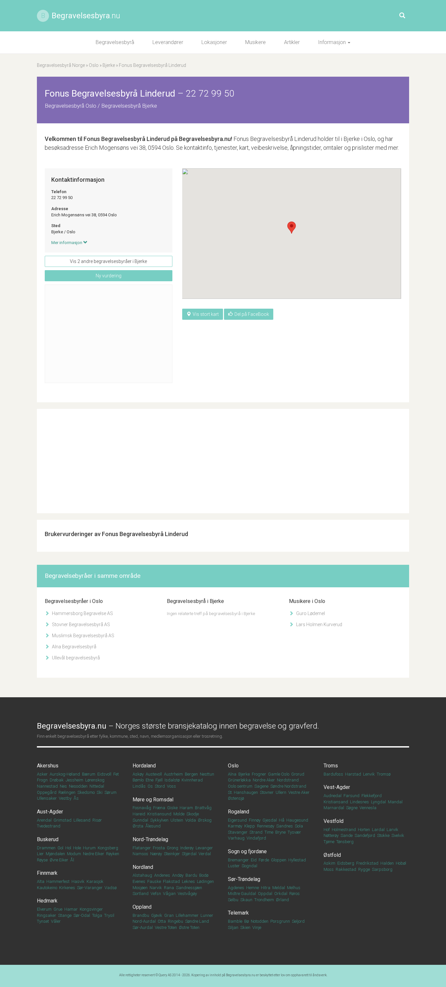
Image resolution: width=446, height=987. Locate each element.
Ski (100, 792)
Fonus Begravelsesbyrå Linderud (127, 138)
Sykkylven (159, 820)
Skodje (192, 813)
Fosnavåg (142, 807)
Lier (40, 853)
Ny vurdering (108, 275)
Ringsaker (46, 915)
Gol (60, 847)
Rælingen (66, 792)
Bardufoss (333, 774)
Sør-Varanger (90, 887)
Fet (116, 774)
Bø (246, 921)
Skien (245, 927)
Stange (65, 915)
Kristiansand (336, 801)
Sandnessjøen (189, 887)
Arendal (44, 820)
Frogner (259, 774)
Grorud (297, 774)
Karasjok (95, 881)
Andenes (162, 875)
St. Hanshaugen (243, 792)
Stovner (267, 792)
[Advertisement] (108, 333)
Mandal (395, 801)
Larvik (392, 829)
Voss (171, 786)
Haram (186, 807)
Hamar (71, 909)
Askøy (138, 774)
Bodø (203, 875)
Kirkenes (67, 887)
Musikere (255, 42)
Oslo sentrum (240, 786)
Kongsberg (108, 847)
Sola (299, 826)
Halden (387, 863)
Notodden (259, 921)
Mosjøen (140, 887)
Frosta (159, 847)
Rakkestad (346, 869)
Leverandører (167, 42)
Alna (232, 774)
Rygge (364, 869)
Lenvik (369, 774)
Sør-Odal (81, 915)
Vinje (256, 927)
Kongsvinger (91, 909)
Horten (364, 829)
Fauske (154, 881)
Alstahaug (142, 875)
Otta (162, 921)
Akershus (47, 766)
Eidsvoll (104, 774)
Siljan (233, 927)
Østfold (332, 855)
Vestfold (333, 821)
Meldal (278, 887)
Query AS (165, 975)
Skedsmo (86, 792)
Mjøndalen (55, 853)
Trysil (109, 915)
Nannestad (47, 786)
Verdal (205, 853)
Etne (149, 780)
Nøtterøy (331, 835)
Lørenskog (94, 780)
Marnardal (334, 807)
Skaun (246, 899)
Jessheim (74, 780)
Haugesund (297, 820)
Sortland (141, 893)
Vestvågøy (187, 893)
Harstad (353, 774)
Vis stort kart (206, 314)
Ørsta (138, 826)
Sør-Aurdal (143, 927)
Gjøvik (156, 915)
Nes (63, 786)
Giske (172, 807)
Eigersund (237, 820)
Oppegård (46, 792)
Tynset (43, 921)
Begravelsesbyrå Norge (61, 65)
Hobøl (401, 863)
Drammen (46, 847)
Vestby (65, 798)
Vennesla (367, 807)
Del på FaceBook (251, 314)
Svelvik (397, 835)
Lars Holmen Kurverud (318, 624)
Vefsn (156, 893)
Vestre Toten (166, 927)
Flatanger (142, 847)
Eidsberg (345, 863)
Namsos (140, 853)
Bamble (235, 921)
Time (268, 832)
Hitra (265, 887)
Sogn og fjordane (247, 851)
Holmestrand (344, 829)
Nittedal (96, 786)
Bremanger (238, 859)
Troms (331, 766)
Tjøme (329, 841)
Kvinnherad (192, 780)
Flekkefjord (371, 795)
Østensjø (236, 798)
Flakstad (171, 881)
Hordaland (144, 766)
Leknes (188, 881)
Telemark (238, 913)
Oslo (94, 65)
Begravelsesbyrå (115, 42)
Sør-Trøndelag (244, 879)
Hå (281, 820)
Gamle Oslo (278, 774)
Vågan (169, 893)
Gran (169, 915)
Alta (40, 881)
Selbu (233, 899)
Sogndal (249, 865)
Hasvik (78, 881)
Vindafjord (256, 838)
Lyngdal (378, 801)
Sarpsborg (382, 869)
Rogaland (238, 812)
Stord (160, 786)
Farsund (351, 795)
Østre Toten (189, 927)
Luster (234, 865)
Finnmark (47, 873)
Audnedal (333, 795)
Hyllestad (297, 859)
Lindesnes (359, 801)
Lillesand (81, 820)
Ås (76, 798)
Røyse (42, 859)
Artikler (292, 42)
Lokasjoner (214, 42)
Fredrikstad (367, 863)
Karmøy (235, 826)
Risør (97, 820)
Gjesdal (270, 820)
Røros (294, 893)
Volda (190, 820)
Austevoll (154, 774)
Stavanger (237, 832)
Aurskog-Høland (65, 774)
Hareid (139, 813)
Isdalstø (172, 780)
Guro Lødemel (310, 613)
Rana (169, 887)
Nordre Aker (264, 780)
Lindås (139, 786)
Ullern (281, 792)
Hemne (252, 887)
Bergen (191, 774)
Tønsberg (345, 841)
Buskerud (47, 839)
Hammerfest (58, 881)
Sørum (110, 792)
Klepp (249, 826)
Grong (172, 847)
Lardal (378, 829)
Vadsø (110, 887)
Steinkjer (172, 853)
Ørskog (205, 820)
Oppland (142, 907)
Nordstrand (288, 780)
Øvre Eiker (59, 859)
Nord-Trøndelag (150, 839)
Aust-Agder (50, 812)
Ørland (282, 899)
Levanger (204, 847)
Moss (329, 869)
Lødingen (205, 881)
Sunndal (140, 820)
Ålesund (153, 826)
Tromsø (383, 774)
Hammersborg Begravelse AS (82, 613)
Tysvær (294, 832)
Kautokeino (47, 887)
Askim (329, 863)
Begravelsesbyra (86, 15)
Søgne (352, 807)
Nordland (143, 867)
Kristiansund (159, 813)
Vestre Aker (299, 792)
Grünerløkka (239, 780)
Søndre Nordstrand (288, 786)
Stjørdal (189, 853)
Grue (58, 909)
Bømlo (138, 780)
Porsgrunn (280, 921)
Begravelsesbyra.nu (240, 975)
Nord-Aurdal (144, 921)
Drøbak (57, 780)
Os (150, 786)
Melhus (293, 887)
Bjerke (109, 65)
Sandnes (284, 826)
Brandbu (141, 915)
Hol (68, 847)
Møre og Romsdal (153, 799)
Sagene (261, 786)
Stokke (383, 835)
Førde (264, 859)
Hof (327, 829)
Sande (347, 835)
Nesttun (207, 774)
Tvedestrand (48, 826)
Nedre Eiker (93, 853)
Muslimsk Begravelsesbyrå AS (82, 635)
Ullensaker (47, 798)
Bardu (191, 875)
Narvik (156, 887)
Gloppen (278, 859)
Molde (178, 813)
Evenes (139, 881)
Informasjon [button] (332, 42)
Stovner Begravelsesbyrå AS (80, 624)
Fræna (159, 807)
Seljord (298, 921)
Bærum (88, 774)
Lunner (206, 915)
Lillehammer (187, 915)
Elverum (44, 909)
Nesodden (78, 786)
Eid (254, 859)
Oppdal (265, 893)
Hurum (89, 847)
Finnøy (255, 820)
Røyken (112, 853)
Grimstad (63, 820)
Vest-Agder (337, 787)
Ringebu (175, 921)
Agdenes (236, 887)
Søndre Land (197, 921)
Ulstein (176, 820)
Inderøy (187, 847)
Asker (42, 774)
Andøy (177, 875)
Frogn (42, 780)
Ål (72, 859)
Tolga (97, 915)
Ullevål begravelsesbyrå (75, 657)
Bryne (280, 832)
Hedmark (47, 901)
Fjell (159, 780)
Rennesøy (265, 826)
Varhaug (236, 838)
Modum (74, 853)
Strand (256, 832)
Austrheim (173, 774)
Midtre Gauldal (242, 893)
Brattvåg (203, 807)
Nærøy (156, 853)
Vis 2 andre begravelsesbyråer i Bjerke (108, 261)
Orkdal (280, 893)
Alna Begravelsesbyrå (73, 646)
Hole (77, 847)
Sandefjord (365, 835)
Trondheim (264, 899)
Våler (56, 921)
